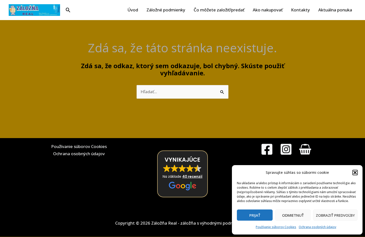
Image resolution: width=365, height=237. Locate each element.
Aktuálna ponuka (335, 10)
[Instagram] (286, 149)
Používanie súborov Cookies (276, 227)
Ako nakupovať (268, 10)
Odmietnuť (293, 215)
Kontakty (300, 10)
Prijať (254, 215)
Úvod (132, 10)
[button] (355, 172)
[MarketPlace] (305, 149)
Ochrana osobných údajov (317, 227)
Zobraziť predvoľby (335, 215)
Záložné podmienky (165, 10)
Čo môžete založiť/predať (219, 10)
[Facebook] (267, 149)
